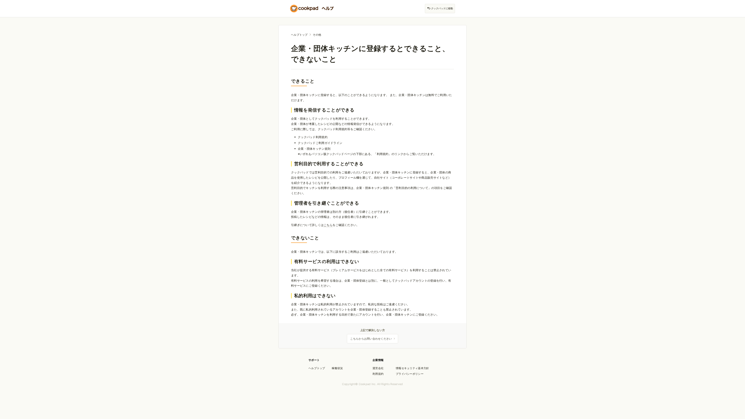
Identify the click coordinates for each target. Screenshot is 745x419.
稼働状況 (337, 368)
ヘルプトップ (299, 34)
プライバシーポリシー (410, 373)
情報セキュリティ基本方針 (412, 368)
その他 (317, 34)
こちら (328, 225)
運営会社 (378, 368)
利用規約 (378, 373)
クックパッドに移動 (442, 8)
